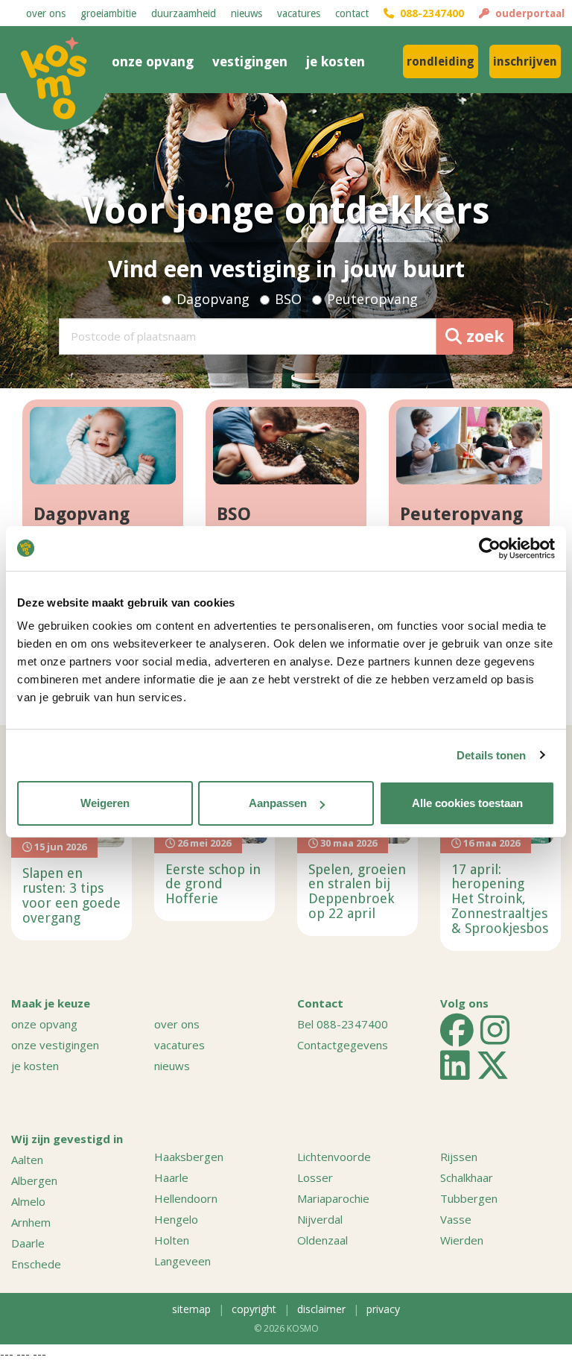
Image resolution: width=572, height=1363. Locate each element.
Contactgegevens (342, 1044)
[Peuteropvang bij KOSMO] (469, 445)
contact (352, 13)
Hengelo (176, 1219)
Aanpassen (278, 803)
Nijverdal (320, 1219)
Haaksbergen (188, 1156)
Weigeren (105, 803)
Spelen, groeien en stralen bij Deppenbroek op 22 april (357, 891)
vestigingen (249, 61)
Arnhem (31, 1222)
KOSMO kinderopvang (56, 78)
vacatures (298, 13)
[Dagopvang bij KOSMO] (103, 445)
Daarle (28, 1243)
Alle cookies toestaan (467, 803)
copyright (254, 1309)
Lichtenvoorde (334, 1156)
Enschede (36, 1263)
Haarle (171, 1177)
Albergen (34, 1180)
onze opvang (153, 61)
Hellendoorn (185, 1198)
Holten (171, 1240)
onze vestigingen (55, 1044)
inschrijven (525, 61)
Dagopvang (213, 299)
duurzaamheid (183, 13)
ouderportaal (527, 13)
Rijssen (458, 1156)
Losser (315, 1177)
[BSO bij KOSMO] (286, 445)
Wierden (461, 1240)
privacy (383, 1309)
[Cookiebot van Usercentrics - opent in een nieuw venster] (490, 548)
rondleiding (440, 61)
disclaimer (321, 1309)
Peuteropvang (372, 299)
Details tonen (491, 755)
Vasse (455, 1219)
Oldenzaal (322, 1240)
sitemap (191, 1309)
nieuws (246, 13)
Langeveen (182, 1260)
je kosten (335, 61)
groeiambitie (108, 13)
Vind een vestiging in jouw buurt (286, 268)
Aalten (27, 1159)
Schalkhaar (466, 1177)
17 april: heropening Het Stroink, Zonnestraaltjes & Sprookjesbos (499, 898)
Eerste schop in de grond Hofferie (213, 884)
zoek (483, 335)
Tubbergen (469, 1198)
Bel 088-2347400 (342, 1023)
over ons (46, 13)
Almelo (28, 1201)
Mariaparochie (333, 1198)
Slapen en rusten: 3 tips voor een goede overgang (71, 895)
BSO (288, 299)
